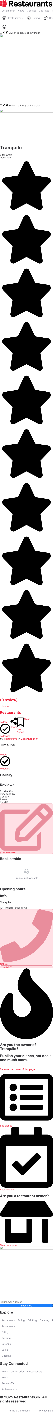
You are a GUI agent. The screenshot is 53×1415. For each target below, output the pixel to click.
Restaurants (10, 712)
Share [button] (13, 726)
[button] (3, 97)
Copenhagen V (29, 738)
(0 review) (9, 700)
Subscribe (26, 1305)
